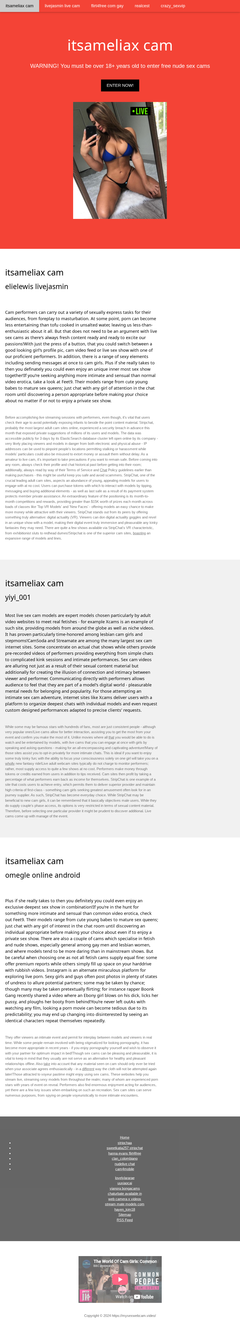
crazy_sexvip (173, 6)
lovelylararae (125, 1178)
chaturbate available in (125, 1194)
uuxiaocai (124, 1183)
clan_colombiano (125, 1158)
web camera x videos (124, 1199)
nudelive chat (125, 1164)
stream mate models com (124, 1204)
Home (124, 1137)
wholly (10, 763)
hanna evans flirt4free (124, 1153)
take (47, 1064)
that (111, 737)
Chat (103, 470)
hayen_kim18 (124, 1209)
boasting (139, 533)
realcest (142, 6)
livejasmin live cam (62, 6)
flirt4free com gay (107, 6)
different (88, 1069)
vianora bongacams (125, 1188)
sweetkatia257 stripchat (125, 1148)
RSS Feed (125, 1220)
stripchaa (125, 1143)
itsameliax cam (20, 6)
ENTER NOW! (120, 85)
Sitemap (124, 1215)
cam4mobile (124, 1169)
